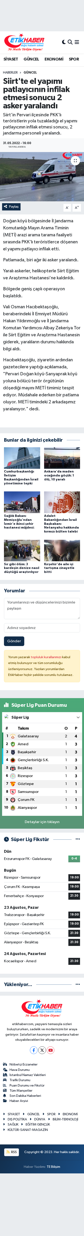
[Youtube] (50, 1050)
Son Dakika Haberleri (25, 1095)
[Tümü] (78, 985)
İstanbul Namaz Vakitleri (28, 1075)
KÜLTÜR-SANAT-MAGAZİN (28, 1130)
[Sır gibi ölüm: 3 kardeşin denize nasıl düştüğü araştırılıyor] (22, 550)
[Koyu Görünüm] (64, 42)
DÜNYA (39, 1119)
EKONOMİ (54, 59)
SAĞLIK (13, 1124)
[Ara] (70, 42)
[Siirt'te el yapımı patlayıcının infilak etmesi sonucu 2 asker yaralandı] (42, 176)
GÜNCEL (31, 59)
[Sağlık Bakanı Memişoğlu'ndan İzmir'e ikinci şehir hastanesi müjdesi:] (22, 502)
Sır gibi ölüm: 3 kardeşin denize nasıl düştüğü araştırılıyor (21, 568)
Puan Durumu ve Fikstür (27, 1085)
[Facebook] (34, 1050)
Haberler (10, 72)
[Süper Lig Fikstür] (78, 840)
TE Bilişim (53, 1167)
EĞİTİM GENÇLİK (38, 1124)
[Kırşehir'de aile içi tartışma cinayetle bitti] (62, 550)
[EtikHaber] (24, 42)
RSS (13, 1152)
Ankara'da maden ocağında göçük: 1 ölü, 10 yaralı (59, 475)
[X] (42, 1050)
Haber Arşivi (19, 1101)
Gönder (14, 641)
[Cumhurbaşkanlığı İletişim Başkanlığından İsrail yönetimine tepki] (22, 458)
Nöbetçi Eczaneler (24, 1064)
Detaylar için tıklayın (42, 822)
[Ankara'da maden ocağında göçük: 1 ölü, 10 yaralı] (62, 458)
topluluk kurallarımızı (46, 657)
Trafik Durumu (20, 1080)
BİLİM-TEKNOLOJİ (65, 1119)
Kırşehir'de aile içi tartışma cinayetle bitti (59, 568)
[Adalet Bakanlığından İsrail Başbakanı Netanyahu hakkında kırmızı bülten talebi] (62, 502)
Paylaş (14, 206)
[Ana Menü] (77, 42)
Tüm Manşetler (21, 1090)
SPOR (74, 59)
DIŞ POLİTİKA (17, 1119)
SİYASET (11, 59)
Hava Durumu (20, 1070)
